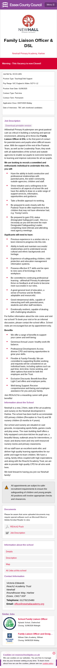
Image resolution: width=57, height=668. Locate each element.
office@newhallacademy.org (29, 604)
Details (9, 551)
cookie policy (48, 663)
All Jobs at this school (16, 570)
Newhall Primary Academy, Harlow (28, 54)
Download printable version (18, 126)
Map (8, 564)
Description (11, 558)
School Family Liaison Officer (32, 619)
